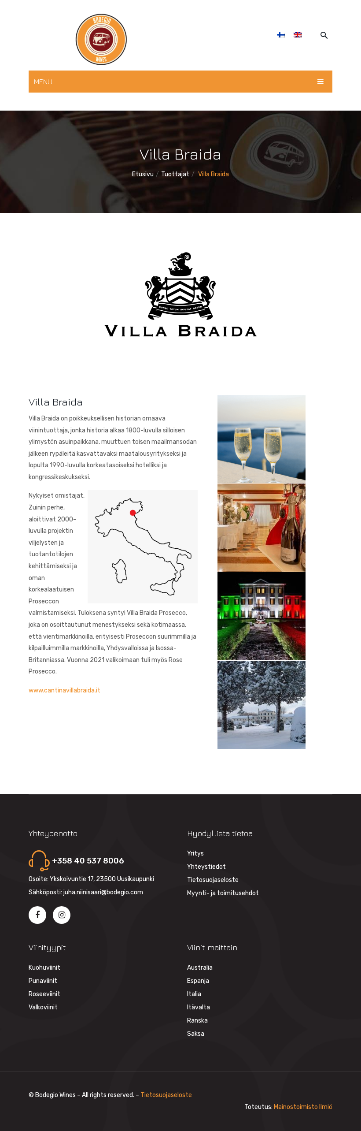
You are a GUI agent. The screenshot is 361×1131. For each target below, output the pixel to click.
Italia (194, 994)
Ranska (197, 1020)
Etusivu (143, 174)
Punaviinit (43, 981)
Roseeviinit (44, 994)
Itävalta (198, 1007)
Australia (200, 967)
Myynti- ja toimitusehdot (223, 893)
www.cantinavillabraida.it (64, 690)
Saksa (195, 1034)
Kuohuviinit (44, 967)
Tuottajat (175, 174)
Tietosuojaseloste (213, 880)
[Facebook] (37, 915)
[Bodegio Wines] (101, 39)
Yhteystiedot (206, 867)
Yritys (195, 853)
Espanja (198, 981)
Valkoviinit (43, 1007)
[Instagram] (61, 915)
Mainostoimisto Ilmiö (303, 1107)
